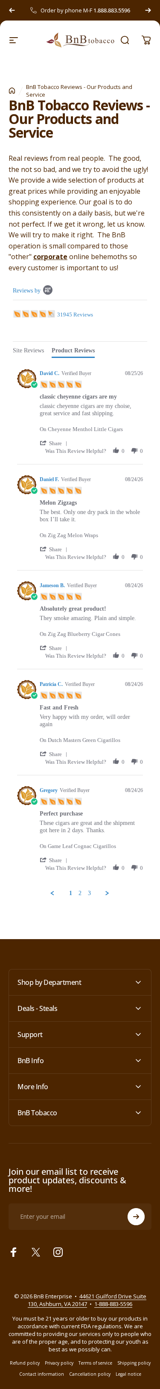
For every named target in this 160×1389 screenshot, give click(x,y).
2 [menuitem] (80, 893)
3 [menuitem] (89, 893)
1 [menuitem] (70, 893)
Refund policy (25, 1363)
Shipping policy (134, 1363)
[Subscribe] (136, 1216)
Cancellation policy (90, 1374)
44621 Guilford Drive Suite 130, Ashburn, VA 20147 (87, 1300)
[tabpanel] (80, 631)
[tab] (28, 352)
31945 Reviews (75, 314)
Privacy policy (59, 1363)
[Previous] (12, 10)
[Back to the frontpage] (12, 90)
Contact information (41, 1374)
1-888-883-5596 (113, 1304)
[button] (55, 443)
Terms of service (95, 1363)
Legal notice (128, 1374)
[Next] (148, 10)
